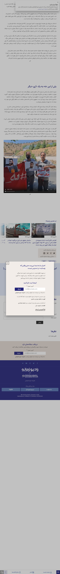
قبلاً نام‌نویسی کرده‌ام (40, 309)
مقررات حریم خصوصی (20, 292)
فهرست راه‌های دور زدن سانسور (38, 299)
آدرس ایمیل (30, 286)
